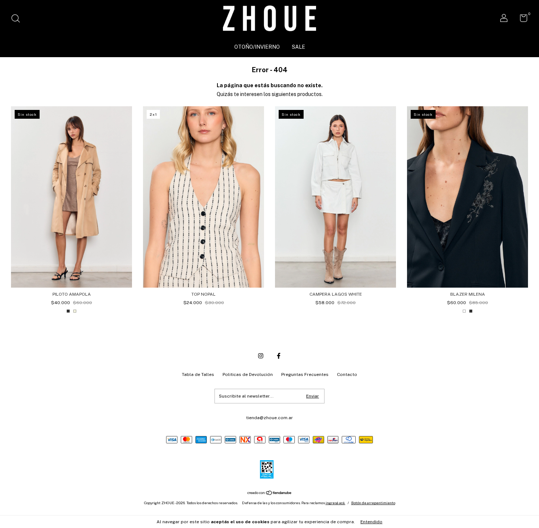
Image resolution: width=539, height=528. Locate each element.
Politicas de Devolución (248, 374)
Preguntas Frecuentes (305, 374)
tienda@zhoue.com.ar (269, 417)
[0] (521, 20)
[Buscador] (18, 19)
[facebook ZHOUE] (279, 356)
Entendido (371, 521)
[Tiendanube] (270, 493)
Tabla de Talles (198, 374)
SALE (298, 47)
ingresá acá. (335, 503)
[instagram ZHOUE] (261, 356)
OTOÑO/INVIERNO (257, 47)
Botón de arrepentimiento (373, 503)
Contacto (347, 374)
